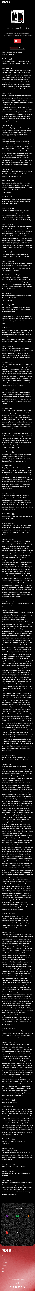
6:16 (10, 408)
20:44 (13, 1139)
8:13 (13, 514)
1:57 (13, 139)
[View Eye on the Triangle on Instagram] (13, 1287)
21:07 (13, 1171)
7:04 (13, 452)
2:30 (10, 169)
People (4, 1265)
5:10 (13, 346)
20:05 (13, 1100)
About (3, 1268)
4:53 (13, 328)
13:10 (13, 764)
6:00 (13, 390)
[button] (17, 41)
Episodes (4, 1262)
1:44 (10, 125)
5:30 (10, 362)
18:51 (13, 1042)
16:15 (13, 914)
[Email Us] (24, 1287)
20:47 (13, 1148)
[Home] (6, 2)
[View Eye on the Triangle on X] (21, 1287)
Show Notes (13, 48)
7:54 (13, 493)
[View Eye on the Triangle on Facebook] (16, 1287)
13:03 (13, 755)
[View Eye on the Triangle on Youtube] (10, 1287)
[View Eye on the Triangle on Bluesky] (19, 1287)
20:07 (13, 1107)
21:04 (13, 1164)
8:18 (13, 523)
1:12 (13, 93)
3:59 (13, 261)
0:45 (10, 68)
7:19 (10, 465)
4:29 (11, 293)
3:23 (13, 224)
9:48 (13, 610)
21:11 (11, 1180)
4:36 (13, 305)
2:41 (13, 181)
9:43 (13, 601)
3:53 (11, 252)
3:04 (13, 208)
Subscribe (4, 1271)
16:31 (13, 932)
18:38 (13, 1028)
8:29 (13, 539)
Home (3, 1259)
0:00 (10, 59)
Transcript (22, 48)
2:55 (11, 197)
